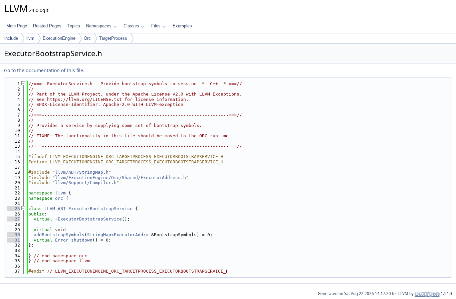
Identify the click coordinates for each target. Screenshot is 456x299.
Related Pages (47, 25)
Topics (73, 25)
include (11, 38)
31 (13, 240)
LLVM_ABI (55, 208)
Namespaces (98, 25)
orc (59, 198)
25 (13, 208)
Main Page (16, 25)
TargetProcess (113, 38)
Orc (87, 38)
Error (61, 240)
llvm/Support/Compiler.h (86, 182)
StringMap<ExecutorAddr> (118, 234)
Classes (131, 25)
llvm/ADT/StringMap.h (81, 172)
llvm (30, 38)
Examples (182, 25)
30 (13, 234)
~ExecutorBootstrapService (88, 218)
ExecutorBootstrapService (100, 208)
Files (156, 25)
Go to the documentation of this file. (44, 70)
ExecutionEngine (59, 38)
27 (13, 218)
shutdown (81, 240)
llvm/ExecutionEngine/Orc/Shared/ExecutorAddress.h (120, 177)
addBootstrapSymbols (59, 234)
